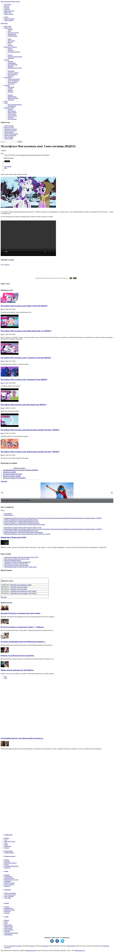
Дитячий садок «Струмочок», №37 (21, 593)
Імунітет (10, 95)
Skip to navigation (6, 1)
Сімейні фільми (12, 36)
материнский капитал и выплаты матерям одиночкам (20, 470)
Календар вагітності (14, 52)
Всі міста (4, 597)
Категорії (4, 481)
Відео (6, 103)
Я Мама (10, 29)
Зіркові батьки (12, 112)
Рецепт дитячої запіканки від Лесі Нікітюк (17, 670)
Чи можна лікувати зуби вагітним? (14, 478)
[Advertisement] (27, 271)
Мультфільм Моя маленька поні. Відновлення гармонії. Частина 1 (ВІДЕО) (30, 452)
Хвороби (7, 85)
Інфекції (10, 90)
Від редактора (12, 119)
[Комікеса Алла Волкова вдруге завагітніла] (5, 652)
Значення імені (12, 115)
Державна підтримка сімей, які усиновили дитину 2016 (21, 557)
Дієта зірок (11, 84)
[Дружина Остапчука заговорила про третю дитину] (5, 610)
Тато (9, 31)
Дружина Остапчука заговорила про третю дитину (20, 613)
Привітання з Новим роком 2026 (13, 537)
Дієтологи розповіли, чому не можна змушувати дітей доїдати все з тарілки (27, 534)
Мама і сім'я (7, 28)
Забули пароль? (9, 20)
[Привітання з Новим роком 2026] (5, 544)
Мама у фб (7, 12)
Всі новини (7, 4)
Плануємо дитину (13, 32)
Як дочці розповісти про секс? (12, 474)
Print (5, 168)
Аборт (10, 39)
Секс (9, 44)
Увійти (6, 17)
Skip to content (15, 1)
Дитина (6, 60)
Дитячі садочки (9, 126)
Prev (5, 676)
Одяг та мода (12, 114)
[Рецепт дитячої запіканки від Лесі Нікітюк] (5, 666)
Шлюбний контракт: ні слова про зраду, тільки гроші (20, 567)
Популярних (8, 513)
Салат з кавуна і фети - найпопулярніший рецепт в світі (21, 521)
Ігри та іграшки (12, 74)
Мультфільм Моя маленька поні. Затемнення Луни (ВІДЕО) (24, 379)
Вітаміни (10, 92)
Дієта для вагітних (13, 80)
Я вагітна (11, 50)
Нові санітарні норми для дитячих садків (16, 559)
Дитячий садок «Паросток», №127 (21, 591)
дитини (32, 946)
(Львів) (29, 585)
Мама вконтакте (9, 11)
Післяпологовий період (15, 56)
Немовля (10, 61)
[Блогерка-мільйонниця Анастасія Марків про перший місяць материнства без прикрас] (5, 638)
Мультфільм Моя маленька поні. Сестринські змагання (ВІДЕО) (26, 358)
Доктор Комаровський (14, 104)
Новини (10, 109)
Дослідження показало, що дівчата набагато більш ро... (22, 738)
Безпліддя (11, 58)
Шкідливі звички (13, 98)
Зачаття (10, 48)
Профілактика (12, 96)
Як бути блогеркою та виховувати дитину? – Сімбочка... (23, 627)
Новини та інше (9, 108)
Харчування (8, 77)
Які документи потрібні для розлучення (16, 565)
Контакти (7, 9)
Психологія (11, 40)
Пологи (10, 55)
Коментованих (8, 515)
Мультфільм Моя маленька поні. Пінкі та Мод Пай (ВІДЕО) (24, 306)
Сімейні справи (8, 834)
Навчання (11, 76)
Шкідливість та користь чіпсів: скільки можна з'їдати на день (22, 527)
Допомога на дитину (10, 129)
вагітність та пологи (15, 946)
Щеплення (11, 87)
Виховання (11, 71)
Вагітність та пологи (10, 47)
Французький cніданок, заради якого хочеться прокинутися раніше (24, 524)
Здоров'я (10, 45)
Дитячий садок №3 (16, 589)
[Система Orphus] (57, 279)
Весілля (10, 42)
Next (5, 678)
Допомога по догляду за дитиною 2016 (16, 563)
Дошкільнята (12, 63)
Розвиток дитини (13, 72)
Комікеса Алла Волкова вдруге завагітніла (17, 655)
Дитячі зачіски (8, 138)
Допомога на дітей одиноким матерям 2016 (17, 562)
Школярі (10, 66)
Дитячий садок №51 (17, 587)
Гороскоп (10, 117)
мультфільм (6, 264)
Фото (5, 101)
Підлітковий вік (12, 64)
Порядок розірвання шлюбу (12, 560)
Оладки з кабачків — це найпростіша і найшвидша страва (21, 523)
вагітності (46, 946)
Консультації (11, 111)
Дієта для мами (12, 82)
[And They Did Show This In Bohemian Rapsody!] (57, 490)
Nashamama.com (31, 950)
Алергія (10, 88)
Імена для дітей (9, 127)
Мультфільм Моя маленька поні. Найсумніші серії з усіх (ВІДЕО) (26, 331)
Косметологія (12, 34)
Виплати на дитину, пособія (12, 476)
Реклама (6, 7)
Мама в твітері (8, 14)
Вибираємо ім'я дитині (15, 68)
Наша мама (4, 23)
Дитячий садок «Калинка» (19, 585)
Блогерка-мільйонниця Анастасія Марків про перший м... (23, 642)
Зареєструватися (9, 18)
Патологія (11, 100)
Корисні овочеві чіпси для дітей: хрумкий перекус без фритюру (23, 532)
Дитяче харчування (14, 79)
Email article (7, 166)
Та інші (6, 916)
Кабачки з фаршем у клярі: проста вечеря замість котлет (21, 519)
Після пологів (71, 946)
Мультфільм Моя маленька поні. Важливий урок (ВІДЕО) (23, 405)
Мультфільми (12, 106)
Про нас (6, 6)
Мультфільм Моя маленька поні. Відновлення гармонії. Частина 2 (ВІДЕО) (30, 430)
